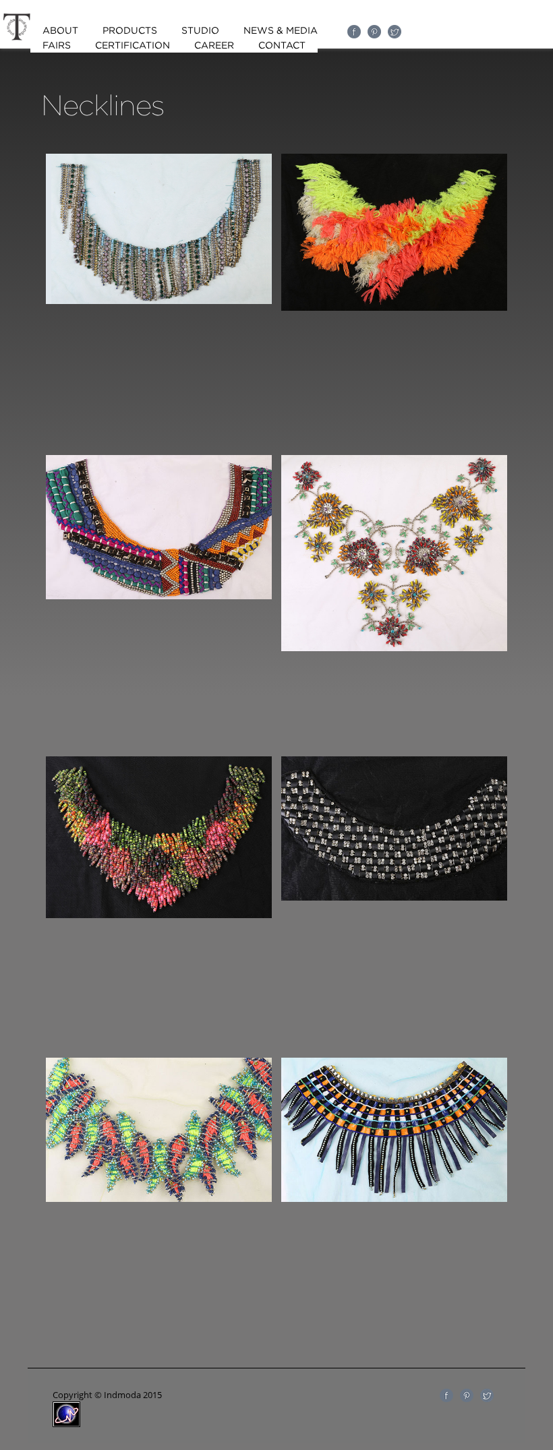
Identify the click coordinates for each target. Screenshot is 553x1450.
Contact (281, 45)
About (60, 30)
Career (214, 45)
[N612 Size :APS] (394, 1198)
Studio (200, 30)
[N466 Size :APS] (159, 596)
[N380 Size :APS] (159, 301)
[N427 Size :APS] (394, 307)
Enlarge (158, 278)
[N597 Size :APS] (159, 1198)
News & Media (280, 30)
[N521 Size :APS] (394, 648)
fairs (56, 45)
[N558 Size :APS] (394, 897)
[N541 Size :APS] (159, 915)
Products (130, 30)
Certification (132, 45)
